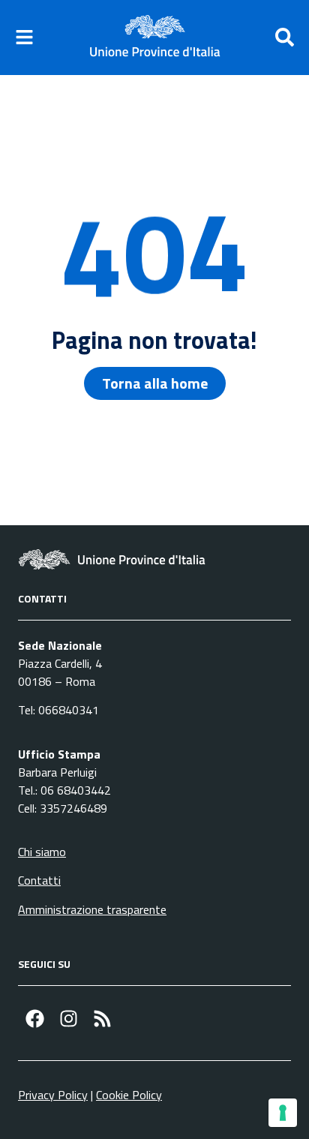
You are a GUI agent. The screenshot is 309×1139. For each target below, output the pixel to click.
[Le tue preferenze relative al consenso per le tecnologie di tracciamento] (282, 1112)
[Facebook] (35, 1018)
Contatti (39, 880)
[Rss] (102, 1018)
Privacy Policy (53, 1095)
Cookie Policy (129, 1095)
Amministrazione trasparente (92, 909)
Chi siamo (42, 852)
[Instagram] (69, 1018)
